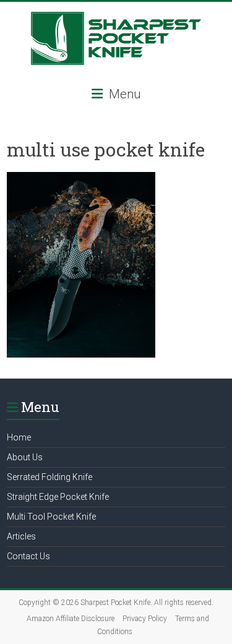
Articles (21, 536)
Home (19, 437)
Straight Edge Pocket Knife (58, 497)
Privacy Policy (144, 618)
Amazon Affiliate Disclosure (70, 618)
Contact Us (28, 556)
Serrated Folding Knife (49, 477)
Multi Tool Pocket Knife (51, 517)
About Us (25, 457)
